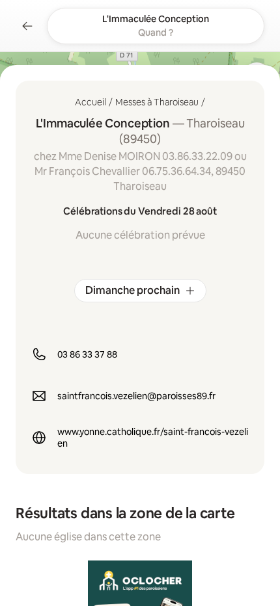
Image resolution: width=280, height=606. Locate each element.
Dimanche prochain (132, 290)
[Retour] (27, 26)
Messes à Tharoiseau (157, 102)
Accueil (90, 102)
